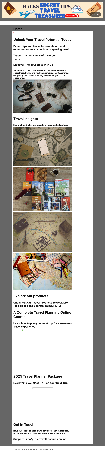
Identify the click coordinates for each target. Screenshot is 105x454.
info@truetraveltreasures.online (46, 439)
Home (15, 33)
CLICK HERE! (53, 305)
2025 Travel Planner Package (37, 376)
